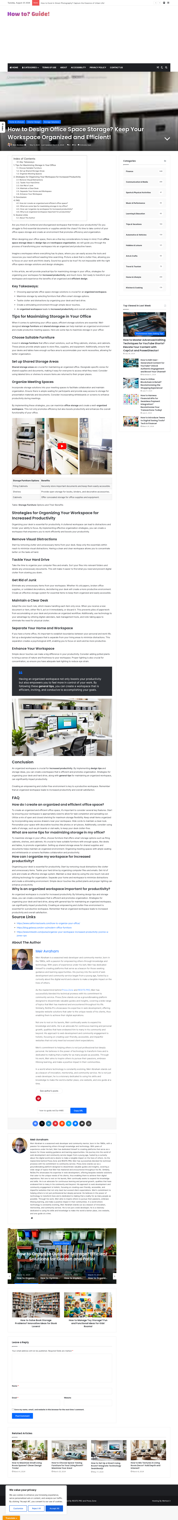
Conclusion (21, 197)
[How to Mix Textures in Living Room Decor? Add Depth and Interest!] (148, 1450)
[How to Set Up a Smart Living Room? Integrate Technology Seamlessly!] (109, 1450)
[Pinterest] (55, 1123)
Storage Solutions (51, 122)
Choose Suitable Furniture (30, 168)
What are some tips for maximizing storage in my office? (44, 206)
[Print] (89, 1123)
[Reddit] (62, 1123)
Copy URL (78, 1110)
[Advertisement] (89, 42)
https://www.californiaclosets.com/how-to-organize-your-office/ (48, 923)
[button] (2, 127)
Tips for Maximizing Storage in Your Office (35, 165)
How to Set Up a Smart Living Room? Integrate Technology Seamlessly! (106, 1466)
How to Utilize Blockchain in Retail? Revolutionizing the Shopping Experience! (152, 383)
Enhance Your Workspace (31, 194)
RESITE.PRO (84, 990)
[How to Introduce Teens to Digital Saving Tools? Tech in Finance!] (131, 421)
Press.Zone (67, 990)
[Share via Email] (82, 1123)
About (63, 67)
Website (67, 1398)
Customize (18, 1508)
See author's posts (49, 1090)
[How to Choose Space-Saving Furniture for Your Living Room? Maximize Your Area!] (69, 1450)
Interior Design (34, 122)
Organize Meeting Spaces (31, 174)
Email (15, 1398)
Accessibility (78, 67)
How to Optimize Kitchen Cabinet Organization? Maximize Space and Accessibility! (62, 1259)
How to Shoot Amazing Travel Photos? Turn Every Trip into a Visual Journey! (74, 3)
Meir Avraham (18, 145)
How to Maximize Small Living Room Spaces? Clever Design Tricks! (27, 1465)
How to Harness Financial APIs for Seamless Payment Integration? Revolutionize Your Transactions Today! (151, 402)
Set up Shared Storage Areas (32, 171)
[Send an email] (25, 145)
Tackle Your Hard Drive (29, 183)
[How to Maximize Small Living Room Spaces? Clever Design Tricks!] (29, 1450)
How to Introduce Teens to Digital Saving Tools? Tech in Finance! (153, 420)
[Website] (32, 1218)
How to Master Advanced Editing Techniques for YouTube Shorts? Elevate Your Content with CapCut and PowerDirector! (144, 345)
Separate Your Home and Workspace (36, 191)
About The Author (27, 218)
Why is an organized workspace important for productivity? (45, 212)
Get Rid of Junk (26, 186)
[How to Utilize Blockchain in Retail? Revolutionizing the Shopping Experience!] (131, 383)
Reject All (36, 1508)
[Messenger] (75, 1123)
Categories (30, 67)
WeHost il (166, 1501)
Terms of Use (49, 67)
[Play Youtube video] (62, 446)
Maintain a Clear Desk (29, 188)
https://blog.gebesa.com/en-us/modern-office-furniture (44, 927)
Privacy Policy (98, 67)
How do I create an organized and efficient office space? (44, 203)
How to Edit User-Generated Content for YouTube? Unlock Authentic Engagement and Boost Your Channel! (153, 366)
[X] (42, 1123)
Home (15, 67)
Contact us (116, 67)
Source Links (22, 215)
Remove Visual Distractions (31, 180)
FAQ (18, 200)
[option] (62, 1256)
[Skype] (68, 1123)
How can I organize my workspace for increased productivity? (46, 209)
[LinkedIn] (48, 1123)
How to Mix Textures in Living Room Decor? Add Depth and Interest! (145, 1465)
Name (15, 1386)
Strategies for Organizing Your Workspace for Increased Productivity (48, 177)
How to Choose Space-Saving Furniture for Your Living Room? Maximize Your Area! (67, 1465)
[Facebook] (35, 1123)
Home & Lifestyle (24, 77)
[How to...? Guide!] (28, 13)
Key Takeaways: (27, 162)
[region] (36, 1499)
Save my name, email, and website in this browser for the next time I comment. (49, 1409)
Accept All (54, 1508)
